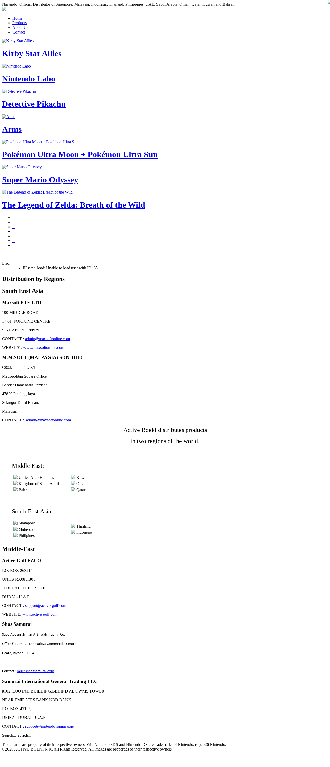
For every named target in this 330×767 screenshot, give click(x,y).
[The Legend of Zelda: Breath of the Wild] (13, 245)
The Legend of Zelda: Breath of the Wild (73, 205)
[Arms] (13, 231)
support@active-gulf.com (45, 605)
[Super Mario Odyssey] (13, 240)
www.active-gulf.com (39, 614)
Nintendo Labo (28, 78)
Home (17, 18)
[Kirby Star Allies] (13, 217)
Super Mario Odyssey (40, 179)
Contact (18, 32)
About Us (20, 27)
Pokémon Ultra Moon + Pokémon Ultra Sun (80, 154)
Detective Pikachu (34, 104)
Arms (12, 129)
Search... (9, 735)
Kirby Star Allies (31, 53)
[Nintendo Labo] (13, 222)
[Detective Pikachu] (13, 226)
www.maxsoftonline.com (43, 347)
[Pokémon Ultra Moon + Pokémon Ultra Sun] (13, 236)
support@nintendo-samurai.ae (49, 726)
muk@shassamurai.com (35, 671)
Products (19, 23)
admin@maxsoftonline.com (47, 339)
